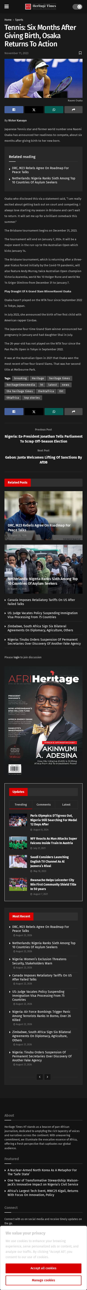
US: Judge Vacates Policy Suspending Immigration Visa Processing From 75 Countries (43, 615)
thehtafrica (46, 391)
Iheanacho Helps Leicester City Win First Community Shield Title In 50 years (53, 884)
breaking (20, 378)
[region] (43, 1258)
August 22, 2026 (23, 983)
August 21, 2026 (23, 1044)
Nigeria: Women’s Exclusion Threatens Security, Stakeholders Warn (39, 961)
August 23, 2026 (18, 535)
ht (41, 384)
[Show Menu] (6, 6)
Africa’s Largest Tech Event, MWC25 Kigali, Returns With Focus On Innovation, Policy (43, 1193)
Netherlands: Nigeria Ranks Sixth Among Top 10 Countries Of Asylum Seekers (43, 180)
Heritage (38, 378)
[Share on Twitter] (34, 109)
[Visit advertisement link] (43, 721)
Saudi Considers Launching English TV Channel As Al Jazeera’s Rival (49, 861)
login (17, 657)
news (65, 384)
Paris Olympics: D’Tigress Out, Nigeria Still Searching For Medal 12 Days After (53, 820)
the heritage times (20, 391)
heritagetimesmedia (21, 384)
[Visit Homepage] (40, 7)
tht (61, 391)
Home (8, 19)
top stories (32, 397)
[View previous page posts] (39, 1077)
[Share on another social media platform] (73, 109)
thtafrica (13, 397)
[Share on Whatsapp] (54, 109)
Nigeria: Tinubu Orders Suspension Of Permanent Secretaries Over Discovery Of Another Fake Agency (44, 642)
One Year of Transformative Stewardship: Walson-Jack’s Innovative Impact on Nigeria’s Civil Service (43, 1182)
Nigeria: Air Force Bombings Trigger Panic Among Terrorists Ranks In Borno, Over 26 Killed (41, 1016)
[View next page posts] (47, 1077)
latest (52, 384)
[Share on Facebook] (13, 109)
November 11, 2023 (16, 53)
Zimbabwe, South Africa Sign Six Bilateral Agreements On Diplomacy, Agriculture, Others (40, 628)
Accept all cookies (43, 1268)
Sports (19, 19)
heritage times (59, 378)
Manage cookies (43, 1280)
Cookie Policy (59, 1257)
